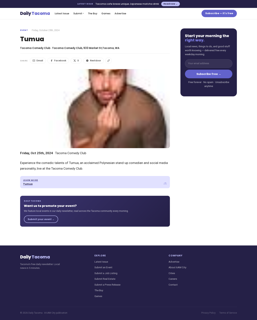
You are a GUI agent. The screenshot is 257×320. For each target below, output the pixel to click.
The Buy (92, 13)
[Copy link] (108, 60)
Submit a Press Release (107, 284)
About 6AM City (177, 267)
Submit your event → (41, 219)
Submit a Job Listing (105, 273)
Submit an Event (103, 267)
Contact (173, 284)
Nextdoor (95, 60)
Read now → (170, 3)
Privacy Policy (208, 313)
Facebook (60, 60)
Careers (173, 278)
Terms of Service (228, 313)
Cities (172, 273)
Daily (35, 13)
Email (39, 60)
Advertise (120, 13)
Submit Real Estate (104, 278)
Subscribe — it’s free (219, 13)
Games (105, 13)
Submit (78, 13)
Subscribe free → (208, 74)
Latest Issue (62, 13)
